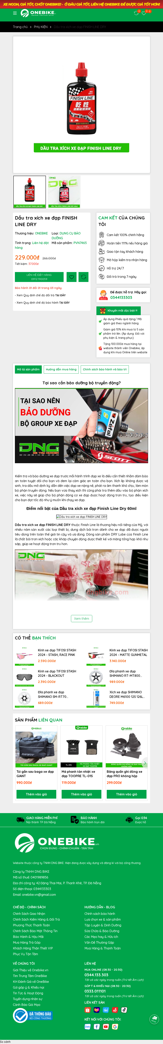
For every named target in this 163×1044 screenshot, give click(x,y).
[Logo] (38, 13)
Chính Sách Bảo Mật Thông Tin (35, 931)
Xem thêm (81, 619)
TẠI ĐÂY (64, 302)
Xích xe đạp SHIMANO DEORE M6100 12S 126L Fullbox (126, 694)
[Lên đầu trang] (154, 1008)
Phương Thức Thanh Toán (31, 925)
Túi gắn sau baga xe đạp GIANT (35, 774)
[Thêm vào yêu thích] (72, 277)
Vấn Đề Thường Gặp (99, 942)
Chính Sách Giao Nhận (29, 914)
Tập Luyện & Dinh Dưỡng (102, 925)
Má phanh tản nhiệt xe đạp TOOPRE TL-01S (78, 774)
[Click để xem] (81, 105)
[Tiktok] (124, 1009)
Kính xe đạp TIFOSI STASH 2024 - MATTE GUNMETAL (129, 652)
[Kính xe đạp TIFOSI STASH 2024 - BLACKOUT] (24, 677)
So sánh (5, 1042)
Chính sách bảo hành (99, 914)
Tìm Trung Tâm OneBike (30, 976)
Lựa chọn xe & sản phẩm (102, 919)
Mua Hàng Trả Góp (27, 942)
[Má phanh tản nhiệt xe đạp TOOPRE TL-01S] (81, 746)
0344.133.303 (96, 974)
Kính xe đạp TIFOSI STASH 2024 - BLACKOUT (57, 673)
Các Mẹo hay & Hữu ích (101, 937)
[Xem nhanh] (52, 744)
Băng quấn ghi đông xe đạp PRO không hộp (124, 774)
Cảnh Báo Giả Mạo (26, 1005)
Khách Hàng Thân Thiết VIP (33, 948)
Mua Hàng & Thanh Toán (102, 948)
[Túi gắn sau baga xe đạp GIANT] (36, 746)
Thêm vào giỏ (36, 794)
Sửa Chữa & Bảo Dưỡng (101, 931)
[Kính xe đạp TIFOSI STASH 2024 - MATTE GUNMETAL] (96, 656)
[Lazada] (97, 1009)
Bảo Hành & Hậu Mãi (28, 937)
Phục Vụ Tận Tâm (25, 954)
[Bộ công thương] (33, 1015)
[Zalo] (87, 1026)
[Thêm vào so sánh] (83, 277)
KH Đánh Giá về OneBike (31, 982)
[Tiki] (106, 1009)
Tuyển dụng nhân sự (27, 999)
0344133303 (121, 297)
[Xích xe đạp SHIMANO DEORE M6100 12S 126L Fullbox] (96, 698)
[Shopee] (87, 1009)
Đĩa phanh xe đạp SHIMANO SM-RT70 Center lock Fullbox (52, 694)
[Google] (115, 1026)
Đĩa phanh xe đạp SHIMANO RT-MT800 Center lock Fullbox (125, 673)
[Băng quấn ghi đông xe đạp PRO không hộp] (126, 746)
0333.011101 (95, 991)
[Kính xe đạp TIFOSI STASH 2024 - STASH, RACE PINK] (24, 656)
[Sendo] (115, 1009)
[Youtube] (106, 1026)
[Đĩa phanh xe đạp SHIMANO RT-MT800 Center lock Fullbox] (96, 677)
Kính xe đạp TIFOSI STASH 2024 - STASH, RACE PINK (57, 652)
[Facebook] (97, 1026)
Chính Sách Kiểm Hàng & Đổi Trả (36, 919)
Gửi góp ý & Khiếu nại (28, 987)
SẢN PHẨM (38, 720)
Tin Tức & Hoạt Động (28, 993)
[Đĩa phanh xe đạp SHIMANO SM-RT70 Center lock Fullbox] (24, 698)
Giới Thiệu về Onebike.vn (30, 970)
